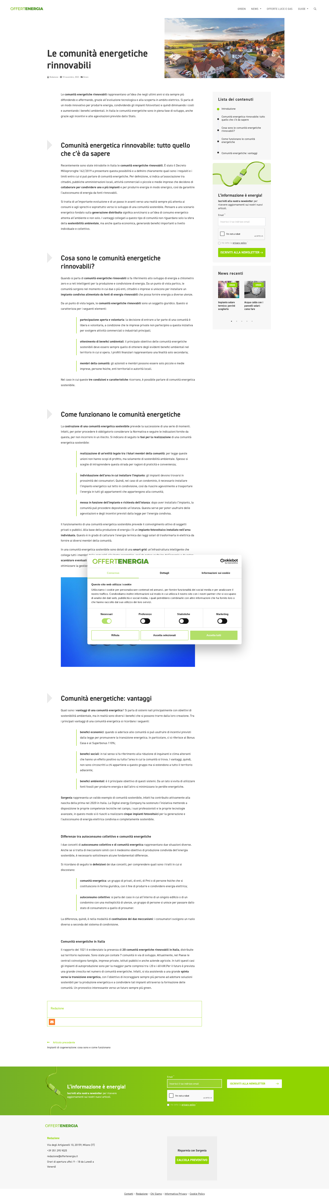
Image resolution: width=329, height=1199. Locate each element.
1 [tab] (231, 321)
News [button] (255, 9)
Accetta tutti (213, 635)
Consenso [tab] (113, 572)
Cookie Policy (197, 1194)
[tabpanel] (229, 296)
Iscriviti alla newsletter (239, 252)
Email (221, 215)
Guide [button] (302, 9)
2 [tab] (236, 321)
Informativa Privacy (176, 1194)
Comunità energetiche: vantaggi (239, 153)
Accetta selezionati (164, 635)
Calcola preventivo (192, 1160)
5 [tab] (252, 321)
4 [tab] (247, 321)
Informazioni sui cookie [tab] (216, 572)
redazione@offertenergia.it (62, 1156)
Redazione (54, 77)
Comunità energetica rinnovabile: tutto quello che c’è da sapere (243, 118)
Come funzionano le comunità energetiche (238, 140)
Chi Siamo (156, 1194)
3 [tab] (241, 321)
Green (242, 9)
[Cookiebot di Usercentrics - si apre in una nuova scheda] (223, 561)
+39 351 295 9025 (57, 1150)
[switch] (145, 621)
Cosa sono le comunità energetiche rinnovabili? (241, 129)
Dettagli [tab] (164, 572)
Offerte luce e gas (280, 9)
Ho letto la (235, 243)
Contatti (128, 1194)
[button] (315, 9)
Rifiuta (115, 635)
